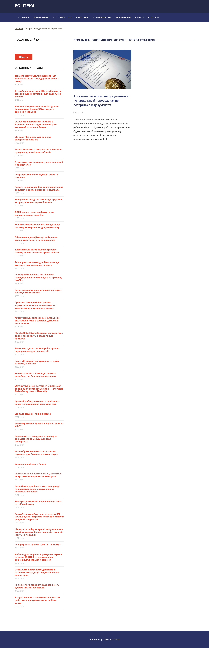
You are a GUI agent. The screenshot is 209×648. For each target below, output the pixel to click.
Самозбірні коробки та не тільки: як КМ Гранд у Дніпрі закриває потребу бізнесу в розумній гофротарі (39, 516)
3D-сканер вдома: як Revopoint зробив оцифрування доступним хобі (37, 350)
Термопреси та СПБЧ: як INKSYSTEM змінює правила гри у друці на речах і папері (37, 78)
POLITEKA (25, 5)
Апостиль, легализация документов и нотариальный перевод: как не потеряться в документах (101, 100)
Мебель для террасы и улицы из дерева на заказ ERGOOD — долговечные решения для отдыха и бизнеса (38, 557)
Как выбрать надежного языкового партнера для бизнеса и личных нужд (36, 453)
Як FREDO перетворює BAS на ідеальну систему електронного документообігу (37, 226)
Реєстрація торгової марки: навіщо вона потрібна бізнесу (38, 503)
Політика (23, 17)
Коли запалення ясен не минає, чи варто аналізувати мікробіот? (38, 291)
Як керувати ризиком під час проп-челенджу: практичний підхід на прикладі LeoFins (38, 277)
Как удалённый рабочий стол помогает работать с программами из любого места (37, 600)
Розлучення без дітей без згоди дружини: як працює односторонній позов (39, 201)
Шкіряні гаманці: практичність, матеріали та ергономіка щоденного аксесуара (38, 475)
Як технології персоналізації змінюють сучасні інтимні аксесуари (37, 586)
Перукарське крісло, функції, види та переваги (36, 176)
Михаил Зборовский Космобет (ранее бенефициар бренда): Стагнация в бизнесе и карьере (37, 109)
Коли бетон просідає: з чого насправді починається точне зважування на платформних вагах (37, 488)
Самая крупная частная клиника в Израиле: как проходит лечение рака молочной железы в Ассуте (36, 124)
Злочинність (102, 17)
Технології (123, 17)
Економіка (41, 17)
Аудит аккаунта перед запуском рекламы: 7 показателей (39, 163)
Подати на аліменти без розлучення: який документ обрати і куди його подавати (39, 188)
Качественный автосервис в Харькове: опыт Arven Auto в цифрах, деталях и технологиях (37, 320)
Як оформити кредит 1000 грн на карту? (38, 544)
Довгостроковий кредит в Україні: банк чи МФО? (39, 425)
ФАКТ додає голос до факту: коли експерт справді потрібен (34, 213)
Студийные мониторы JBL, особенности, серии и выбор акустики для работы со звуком (38, 93)
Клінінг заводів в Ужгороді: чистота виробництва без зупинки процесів (35, 375)
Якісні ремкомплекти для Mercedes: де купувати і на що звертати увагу (37, 263)
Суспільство (62, 17)
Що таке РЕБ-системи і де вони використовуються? (33, 138)
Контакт (153, 17)
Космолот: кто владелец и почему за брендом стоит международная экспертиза (36, 438)
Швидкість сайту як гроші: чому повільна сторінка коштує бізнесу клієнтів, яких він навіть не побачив (39, 532)
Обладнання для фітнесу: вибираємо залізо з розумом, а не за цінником (36, 238)
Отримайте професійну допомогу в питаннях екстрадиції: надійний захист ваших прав (37, 572)
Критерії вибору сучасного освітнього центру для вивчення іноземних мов (37, 402)
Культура (82, 17)
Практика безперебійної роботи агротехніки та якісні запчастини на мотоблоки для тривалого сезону (35, 305)
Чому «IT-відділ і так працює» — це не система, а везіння (37, 362)
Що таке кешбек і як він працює (33, 413)
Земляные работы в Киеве (30, 463)
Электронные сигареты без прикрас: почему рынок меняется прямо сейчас (37, 251)
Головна (19, 28)
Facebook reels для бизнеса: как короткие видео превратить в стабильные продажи (39, 335)
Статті (139, 17)
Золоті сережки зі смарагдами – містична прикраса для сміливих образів (38, 151)
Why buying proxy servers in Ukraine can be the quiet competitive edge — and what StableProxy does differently (39, 388)
